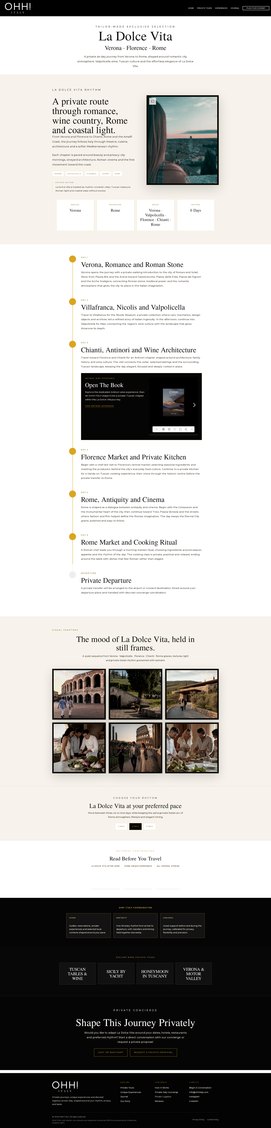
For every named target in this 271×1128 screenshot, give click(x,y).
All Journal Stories (168, 866)
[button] (256, 8)
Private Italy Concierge (166, 1092)
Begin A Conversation (200, 1087)
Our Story (125, 1101)
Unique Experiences (130, 1092)
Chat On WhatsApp (110, 1052)
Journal (124, 1096)
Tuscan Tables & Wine (77, 973)
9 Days (149, 826)
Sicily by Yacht (116, 973)
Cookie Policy (213, 1120)
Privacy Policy (199, 1120)
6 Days (135, 826)
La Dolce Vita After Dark (105, 866)
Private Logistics (163, 1096)
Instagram (194, 1096)
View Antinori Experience (99, 406)
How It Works (162, 1087)
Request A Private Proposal (153, 1052)
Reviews (159, 1101)
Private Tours (127, 1087)
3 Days (121, 826)
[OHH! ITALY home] (65, 1086)
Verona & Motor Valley (193, 973)
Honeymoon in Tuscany (154, 973)
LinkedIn (193, 1101)
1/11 (156, 429)
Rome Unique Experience (138, 866)
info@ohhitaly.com (198, 1092)
